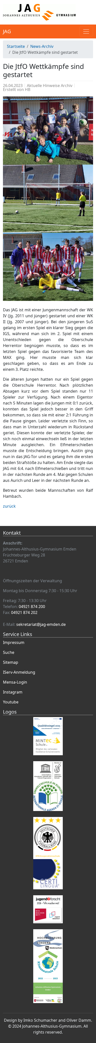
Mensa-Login (15, 682)
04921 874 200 (32, 606)
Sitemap (10, 662)
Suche (8, 652)
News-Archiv (41, 46)
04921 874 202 (24, 612)
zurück (9, 506)
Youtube (10, 702)
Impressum (13, 642)
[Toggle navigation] (86, 31)
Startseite (16, 46)
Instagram (12, 692)
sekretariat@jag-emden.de (41, 624)
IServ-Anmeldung (19, 672)
